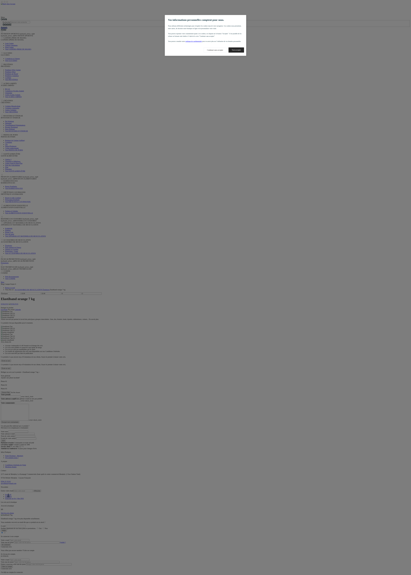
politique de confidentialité (193, 41)
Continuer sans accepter (215, 50)
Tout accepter (236, 50)
